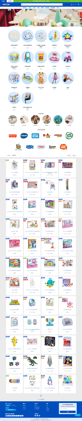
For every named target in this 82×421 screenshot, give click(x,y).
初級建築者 (54, 45)
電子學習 (54, 66)
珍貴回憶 (69, 125)
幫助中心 (78, 1)
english (13, 405)
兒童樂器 (28, 87)
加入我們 (24, 408)
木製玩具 (14, 107)
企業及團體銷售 (37, 408)
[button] (60, 1)
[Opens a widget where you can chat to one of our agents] (78, 415)
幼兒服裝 (54, 87)
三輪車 (67, 87)
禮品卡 (47, 407)
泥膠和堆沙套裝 (41, 66)
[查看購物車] (78, 4)
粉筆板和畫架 (27, 66)
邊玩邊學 (46, 125)
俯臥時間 (13, 125)
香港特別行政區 (10, 409)
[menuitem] (25, 8)
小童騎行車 (67, 66)
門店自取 (47, 410)
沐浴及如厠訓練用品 (27, 45)
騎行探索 (35, 125)
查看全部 (14, 47)
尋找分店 (73, 1)
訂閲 (68, 411)
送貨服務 (47, 408)
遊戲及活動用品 (14, 45)
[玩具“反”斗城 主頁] (6, 4)
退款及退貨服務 (37, 407)
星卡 (47, 405)
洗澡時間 (24, 125)
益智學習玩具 (14, 87)
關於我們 (24, 405)
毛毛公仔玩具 (41, 87)
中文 (8, 405)
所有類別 (8, 155)
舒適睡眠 (58, 125)
